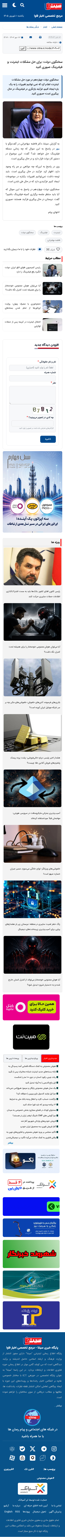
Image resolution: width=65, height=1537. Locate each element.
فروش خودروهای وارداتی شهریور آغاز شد (38, 1121)
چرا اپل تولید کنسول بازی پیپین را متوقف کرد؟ (36, 1093)
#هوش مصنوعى (45, 1478)
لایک (52, 250)
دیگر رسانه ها (33, 27)
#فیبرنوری (9, 1469)
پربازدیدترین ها (31, 1058)
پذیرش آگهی (55, 1512)
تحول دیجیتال (39, 1512)
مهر (57, 149)
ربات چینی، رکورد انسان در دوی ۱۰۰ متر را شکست (35, 1077)
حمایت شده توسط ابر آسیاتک (32, 1500)
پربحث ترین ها (12, 1058)
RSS (17, 1512)
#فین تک (29, 1469)
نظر (54, 383)
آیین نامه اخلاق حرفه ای (36, 1506)
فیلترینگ (43, 232)
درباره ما (16, 1506)
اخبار (45, 27)
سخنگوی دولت (27, 232)
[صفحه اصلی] (32, 6)
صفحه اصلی (56, 27)
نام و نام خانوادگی (48, 362)
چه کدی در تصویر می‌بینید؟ (41, 417)
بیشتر (10, 1143)
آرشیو (6, 1506)
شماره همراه (50, 372)
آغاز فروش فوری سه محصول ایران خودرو (38, 1126)
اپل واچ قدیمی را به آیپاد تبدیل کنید (40, 1082)
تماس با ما (56, 1506)
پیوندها (26, 1512)
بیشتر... (58, 1406)
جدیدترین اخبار (50, 1058)
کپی (22, 48)
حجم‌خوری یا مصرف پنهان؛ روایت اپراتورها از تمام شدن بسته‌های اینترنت (23, 308)
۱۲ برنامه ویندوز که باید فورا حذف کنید (39, 1104)
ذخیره (48, 439)
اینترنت (57, 232)
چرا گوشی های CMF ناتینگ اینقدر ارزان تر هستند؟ (34, 1115)
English (8, 1512)
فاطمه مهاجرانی (53, 240)
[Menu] (4, 6)
